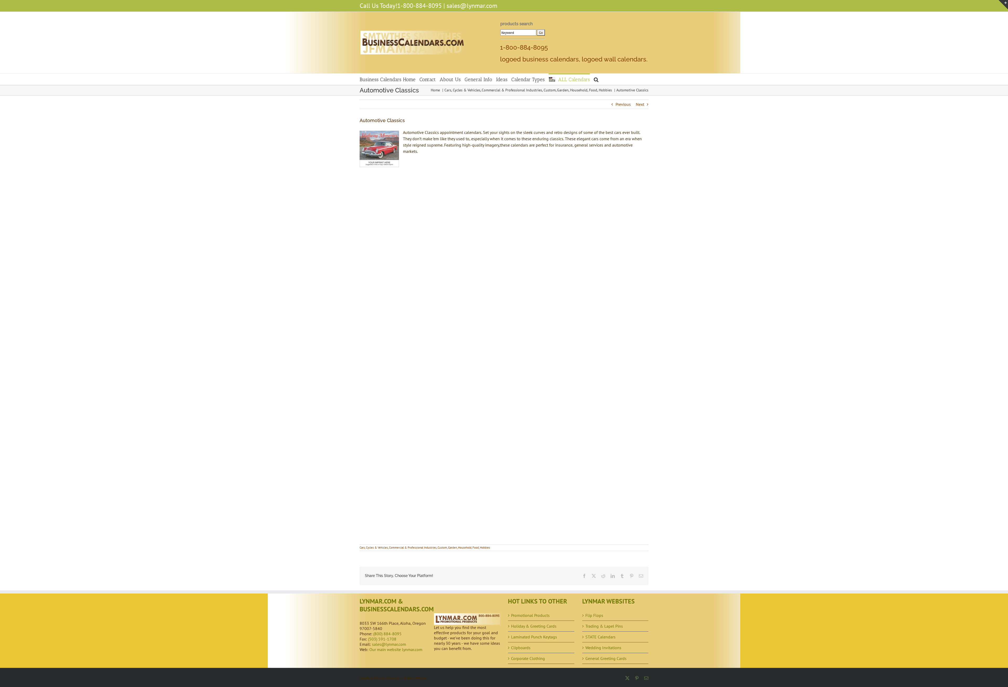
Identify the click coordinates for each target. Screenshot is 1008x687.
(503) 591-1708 (382, 639)
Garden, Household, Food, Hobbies (469, 547)
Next (640, 104)
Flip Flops (594, 615)
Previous (623, 104)
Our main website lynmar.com (395, 649)
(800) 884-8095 (387, 633)
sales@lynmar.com (472, 6)
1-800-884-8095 (419, 6)
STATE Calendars (600, 636)
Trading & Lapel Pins (604, 626)
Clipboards (521, 647)
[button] (596, 79)
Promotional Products (530, 615)
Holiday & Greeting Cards (533, 626)
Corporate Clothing (528, 658)
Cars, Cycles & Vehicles (374, 547)
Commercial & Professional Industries (413, 547)
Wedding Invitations (603, 647)
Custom (442, 547)
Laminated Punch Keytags (534, 636)
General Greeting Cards (606, 658)
